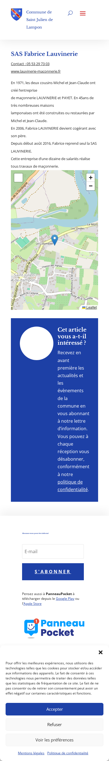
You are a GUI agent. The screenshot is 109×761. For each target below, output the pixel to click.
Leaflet (91, 307)
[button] (100, 652)
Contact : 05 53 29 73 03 (30, 63)
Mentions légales (31, 753)
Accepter (54, 709)
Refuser (54, 724)
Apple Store (32, 603)
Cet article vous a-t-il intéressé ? (72, 336)
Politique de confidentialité (67, 753)
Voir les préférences (54, 740)
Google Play (65, 598)
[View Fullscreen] (18, 177)
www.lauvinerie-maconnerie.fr (36, 71)
